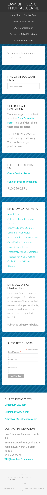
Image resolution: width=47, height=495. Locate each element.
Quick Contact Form (18, 173)
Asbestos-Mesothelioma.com (21, 418)
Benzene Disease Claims (20, 227)
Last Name (12, 367)
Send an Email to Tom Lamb (22, 181)
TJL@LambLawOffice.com (19, 459)
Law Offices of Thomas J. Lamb (23, 5)
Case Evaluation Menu (19, 242)
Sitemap (11, 266)
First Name (12, 360)
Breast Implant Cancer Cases (23, 237)
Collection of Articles (18, 261)
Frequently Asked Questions (22, 251)
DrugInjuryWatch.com (17, 411)
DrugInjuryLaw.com (15, 404)
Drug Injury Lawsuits (18, 232)
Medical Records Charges (21, 256)
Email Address (14, 352)
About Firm (13, 214)
